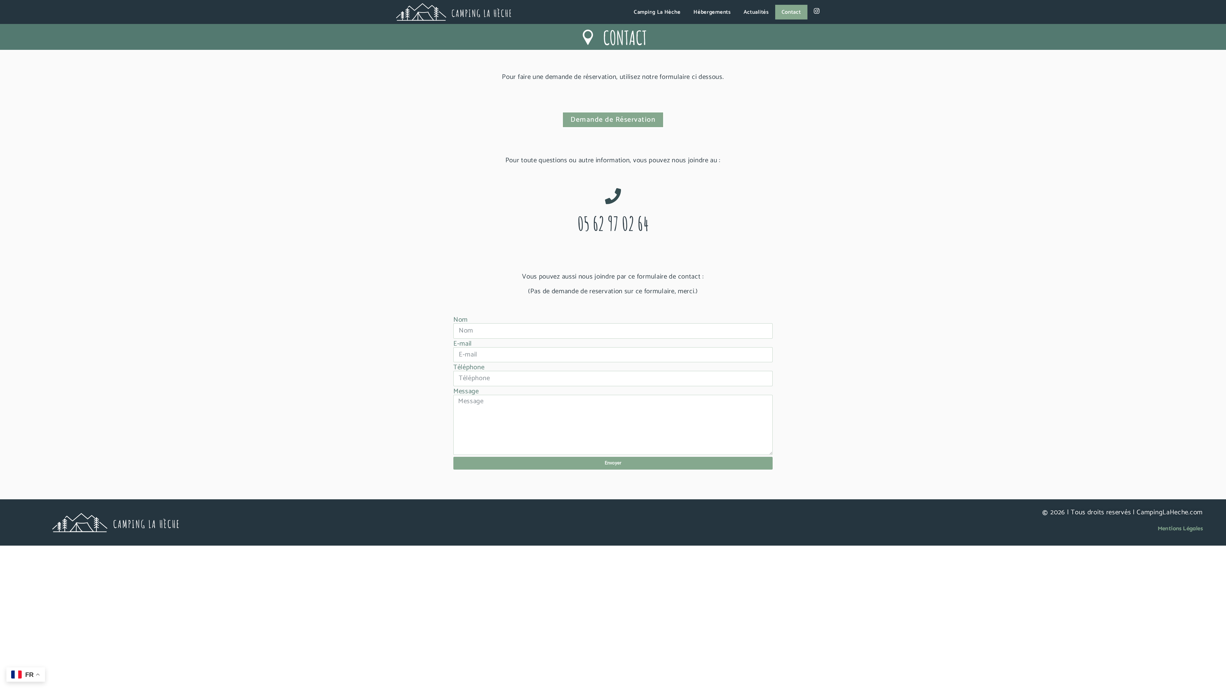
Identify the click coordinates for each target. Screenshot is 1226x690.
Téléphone (468, 367)
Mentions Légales (1180, 528)
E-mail (462, 344)
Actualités (756, 12)
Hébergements (711, 12)
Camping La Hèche (657, 12)
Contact (791, 12)
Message (466, 391)
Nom (460, 320)
